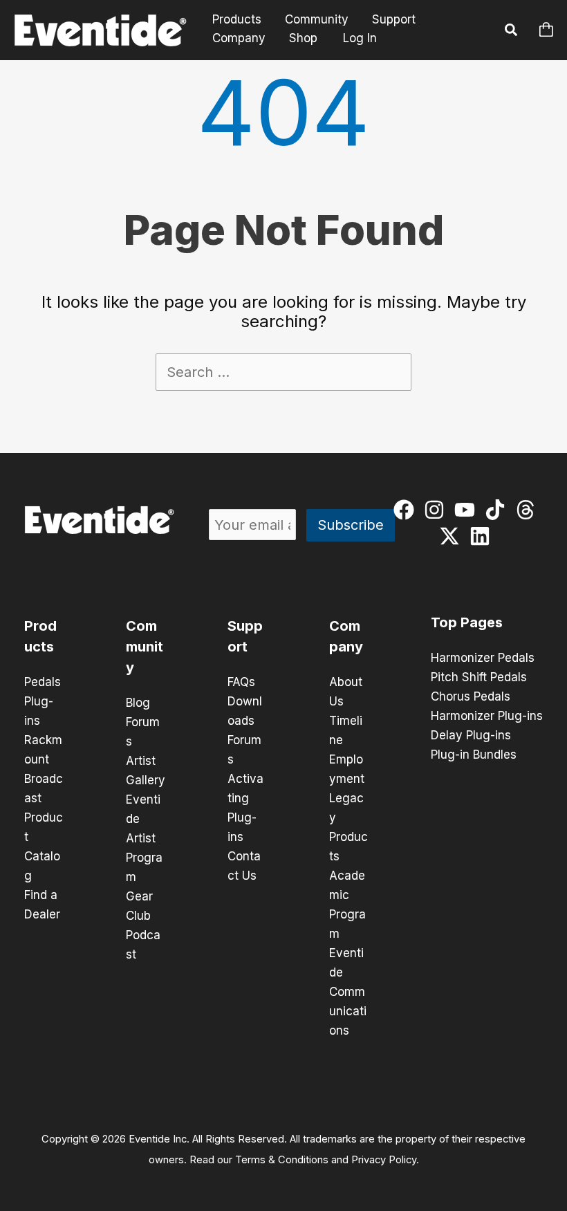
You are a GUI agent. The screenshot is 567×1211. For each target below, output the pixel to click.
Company (239, 38)
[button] (512, 32)
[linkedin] (483, 536)
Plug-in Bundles (474, 754)
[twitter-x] (452, 536)
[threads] (528, 509)
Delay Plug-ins (471, 735)
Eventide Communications (347, 991)
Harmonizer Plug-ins (487, 716)
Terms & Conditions (281, 1160)
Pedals (42, 682)
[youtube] (467, 509)
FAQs (241, 682)
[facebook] (406, 509)
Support (394, 20)
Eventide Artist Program (144, 838)
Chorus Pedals (470, 696)
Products (236, 20)
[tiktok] (498, 509)
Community (316, 20)
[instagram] (437, 509)
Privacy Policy (383, 1160)
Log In (360, 38)
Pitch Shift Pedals (479, 677)
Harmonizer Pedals (483, 658)
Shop (303, 38)
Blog (138, 703)
